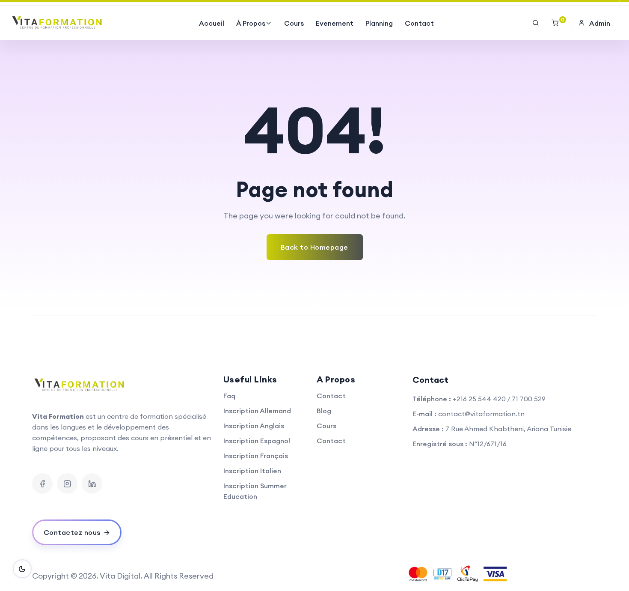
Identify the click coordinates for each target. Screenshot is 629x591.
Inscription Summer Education (255, 491)
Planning (379, 23)
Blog (324, 410)
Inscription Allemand (257, 410)
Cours (294, 23)
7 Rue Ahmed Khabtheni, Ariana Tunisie (508, 428)
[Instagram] (67, 483)
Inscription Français (255, 455)
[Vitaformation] (58, 23)
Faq (229, 395)
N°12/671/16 (488, 443)
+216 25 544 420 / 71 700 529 (499, 398)
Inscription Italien (252, 470)
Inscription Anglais (253, 425)
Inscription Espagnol (256, 440)
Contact (419, 23)
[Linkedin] (92, 483)
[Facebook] (42, 483)
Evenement (334, 23)
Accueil (211, 23)
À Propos (250, 23)
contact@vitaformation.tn (481, 413)
